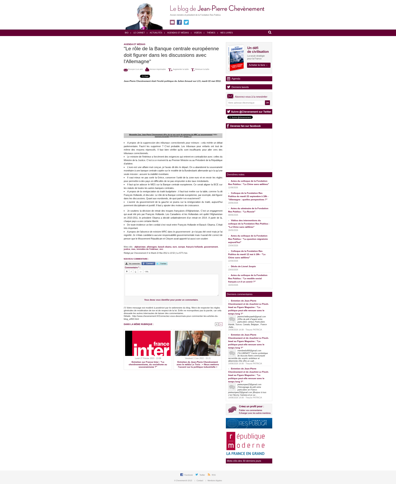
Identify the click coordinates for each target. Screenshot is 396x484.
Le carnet (139, 33)
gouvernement (211, 247)
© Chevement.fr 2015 (183, 481)
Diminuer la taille (202, 69)
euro (175, 247)
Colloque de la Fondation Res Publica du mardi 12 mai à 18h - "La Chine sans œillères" (246, 254)
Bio (126, 33)
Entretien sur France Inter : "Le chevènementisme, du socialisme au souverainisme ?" (148, 364)
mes (133, 249)
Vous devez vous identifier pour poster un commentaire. (171, 300)
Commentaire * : (132, 267)
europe (181, 247)
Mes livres (226, 33)
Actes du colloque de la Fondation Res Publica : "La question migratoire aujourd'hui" (248, 238)
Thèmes (210, 33)
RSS (214, 475)
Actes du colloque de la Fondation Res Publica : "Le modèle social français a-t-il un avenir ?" (247, 278)
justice (127, 249)
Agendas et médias (178, 33)
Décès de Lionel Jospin (243, 266)
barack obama (164, 247)
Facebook (188, 475)
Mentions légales (214, 481)
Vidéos (197, 33)
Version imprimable (157, 69)
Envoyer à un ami (135, 69)
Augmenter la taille (180, 69)
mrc (161, 249)
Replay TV (188, 136)
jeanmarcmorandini (162, 136)
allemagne (152, 247)
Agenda (236, 78)
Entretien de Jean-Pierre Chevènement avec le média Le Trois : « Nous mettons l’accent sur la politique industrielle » (198, 364)
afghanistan (140, 247)
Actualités (155, 33)
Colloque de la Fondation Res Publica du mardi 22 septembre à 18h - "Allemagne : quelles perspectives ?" (248, 196)
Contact (200, 481)
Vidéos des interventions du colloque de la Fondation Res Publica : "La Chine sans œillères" (248, 223)
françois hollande (194, 247)
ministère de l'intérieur (147, 249)
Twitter (202, 475)
